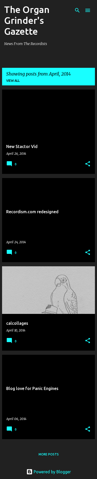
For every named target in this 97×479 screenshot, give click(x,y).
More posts (49, 454)
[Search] (77, 10)
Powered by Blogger (52, 471)
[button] (88, 164)
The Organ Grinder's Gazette (27, 20)
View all (13, 80)
